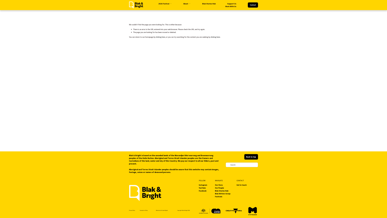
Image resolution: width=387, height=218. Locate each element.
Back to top (251, 157)
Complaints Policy (144, 210)
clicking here (160, 37)
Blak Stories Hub (209, 4)
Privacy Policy (132, 210)
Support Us (231, 4)
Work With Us (230, 6)
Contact (253, 5)
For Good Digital (164, 210)
